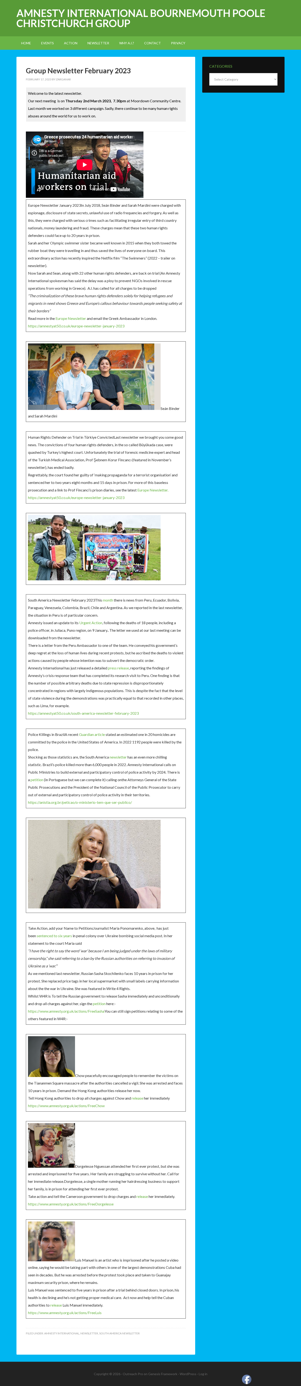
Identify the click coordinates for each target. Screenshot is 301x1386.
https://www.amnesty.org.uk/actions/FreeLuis (65, 1312)
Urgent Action (90, 622)
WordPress (188, 1374)
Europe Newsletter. (152, 490)
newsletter (118, 757)
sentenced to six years (54, 935)
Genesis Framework (162, 1374)
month (108, 600)
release (137, 1098)
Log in (203, 1374)
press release (118, 668)
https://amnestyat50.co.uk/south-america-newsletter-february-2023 (83, 713)
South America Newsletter (119, 1333)
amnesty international (61, 1333)
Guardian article (92, 734)
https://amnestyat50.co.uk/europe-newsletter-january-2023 (76, 326)
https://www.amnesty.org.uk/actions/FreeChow (66, 1105)
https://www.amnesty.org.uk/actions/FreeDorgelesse (71, 1204)
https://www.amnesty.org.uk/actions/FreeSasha (66, 1011)
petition (37, 779)
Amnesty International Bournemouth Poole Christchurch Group (140, 18)
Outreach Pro (133, 1374)
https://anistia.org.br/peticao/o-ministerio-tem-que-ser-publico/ (80, 802)
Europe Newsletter (70, 318)
